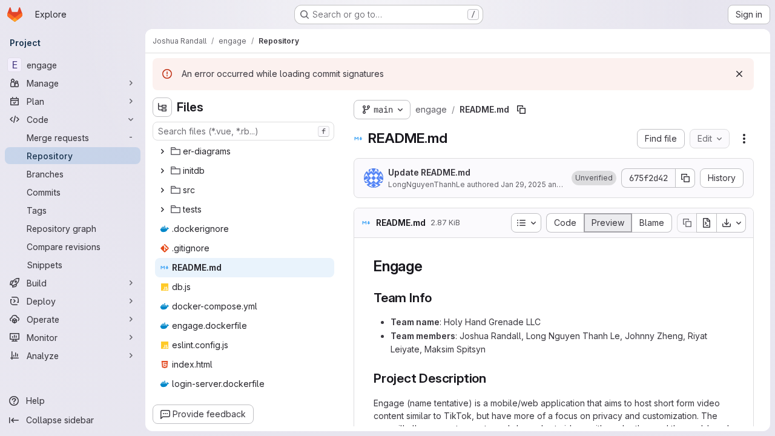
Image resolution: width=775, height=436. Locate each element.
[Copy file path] (521, 109)
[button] (594, 178)
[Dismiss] (739, 74)
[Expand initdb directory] (162, 171)
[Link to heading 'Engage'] (430, 266)
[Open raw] (706, 223)
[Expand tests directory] (162, 209)
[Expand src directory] (162, 190)
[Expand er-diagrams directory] (162, 151)
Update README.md (429, 172)
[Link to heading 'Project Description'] (493, 378)
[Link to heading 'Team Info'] (439, 297)
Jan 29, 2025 (523, 184)
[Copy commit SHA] (685, 178)
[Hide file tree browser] (162, 107)
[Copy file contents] (686, 223)
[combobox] (243, 131)
